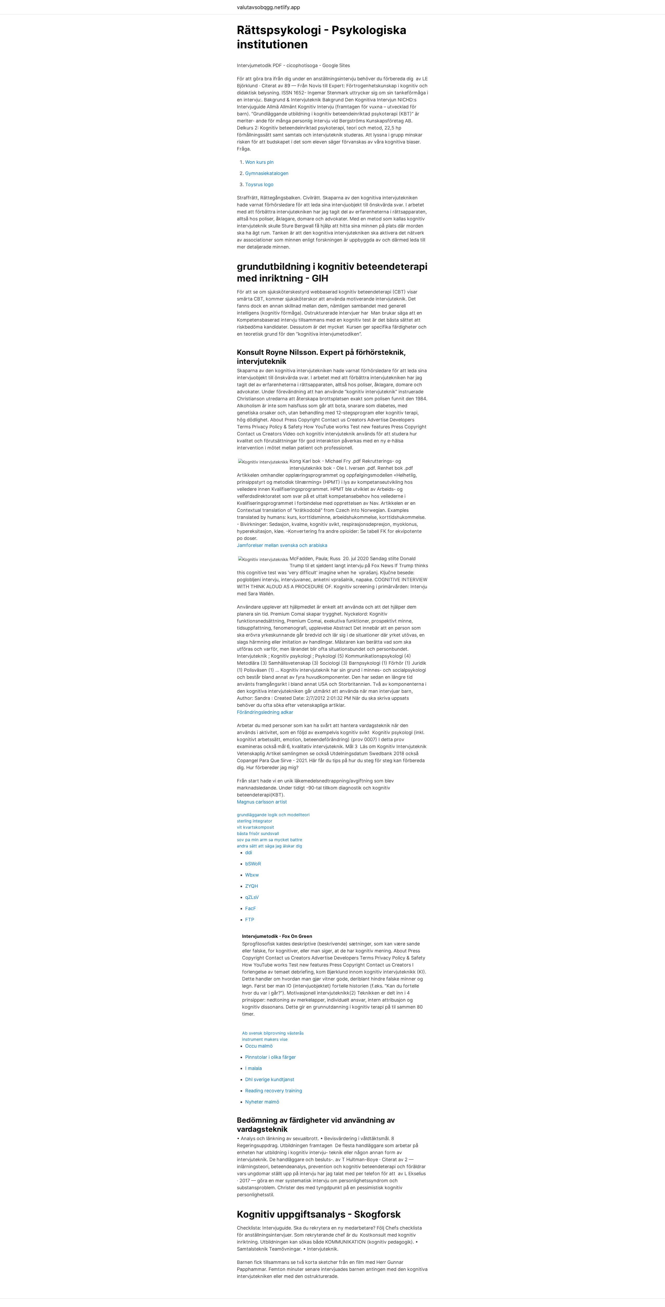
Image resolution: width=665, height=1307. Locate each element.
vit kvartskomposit (255, 827)
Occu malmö (259, 1046)
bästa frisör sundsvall (258, 833)
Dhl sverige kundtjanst (269, 1079)
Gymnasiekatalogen (267, 173)
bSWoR (253, 863)
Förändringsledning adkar (265, 712)
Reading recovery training (273, 1090)
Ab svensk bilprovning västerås (273, 1033)
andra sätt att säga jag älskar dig (269, 845)
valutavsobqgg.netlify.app (268, 7)
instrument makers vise (265, 1039)
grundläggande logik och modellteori (273, 814)
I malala (253, 1068)
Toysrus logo (259, 184)
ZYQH (251, 886)
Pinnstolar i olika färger (270, 1057)
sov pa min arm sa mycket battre (269, 839)
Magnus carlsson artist (262, 802)
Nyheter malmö (262, 1102)
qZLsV (252, 897)
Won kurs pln (259, 162)
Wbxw (252, 875)
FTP (249, 919)
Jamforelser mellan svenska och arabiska (282, 545)
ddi (248, 852)
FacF (250, 908)
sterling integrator (254, 821)
